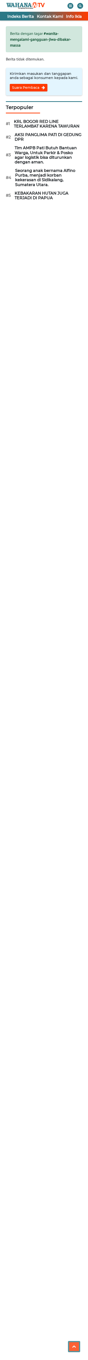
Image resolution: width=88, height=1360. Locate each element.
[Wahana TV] (25, 6)
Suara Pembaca (26, 87)
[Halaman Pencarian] (80, 6)
